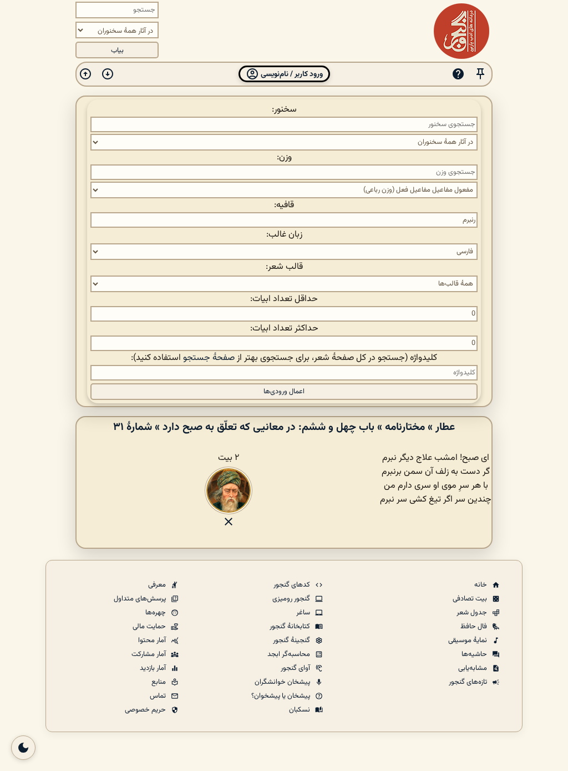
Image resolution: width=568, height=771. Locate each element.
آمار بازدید (154, 668)
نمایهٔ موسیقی (468, 640)
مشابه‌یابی (473, 668)
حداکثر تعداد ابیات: (284, 329)
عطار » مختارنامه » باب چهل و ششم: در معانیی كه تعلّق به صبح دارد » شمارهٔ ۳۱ (284, 427)
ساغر (304, 612)
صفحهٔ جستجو (209, 358)
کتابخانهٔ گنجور (291, 626)
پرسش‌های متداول (141, 598)
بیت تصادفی (471, 598)
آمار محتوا (153, 640)
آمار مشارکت (149, 654)
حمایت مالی (150, 626)
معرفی (158, 584)
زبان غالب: (284, 235)
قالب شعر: (284, 267)
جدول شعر (473, 612)
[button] (480, 74)
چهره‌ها (156, 612)
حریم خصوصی (146, 709)
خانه (481, 584)
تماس (159, 696)
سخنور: (284, 110)
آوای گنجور (296, 668)
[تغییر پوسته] (23, 747)
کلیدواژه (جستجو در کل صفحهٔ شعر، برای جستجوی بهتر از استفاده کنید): (284, 358)
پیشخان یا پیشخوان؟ (281, 696)
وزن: (284, 157)
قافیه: (284, 205)
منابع (159, 682)
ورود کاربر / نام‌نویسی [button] (291, 74)
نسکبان (300, 709)
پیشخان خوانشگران (283, 682)
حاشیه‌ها (475, 654)
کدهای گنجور (292, 584)
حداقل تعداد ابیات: (284, 299)
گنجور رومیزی (292, 598)
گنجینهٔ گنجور (292, 640)
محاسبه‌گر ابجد (289, 654)
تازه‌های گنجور (469, 682)
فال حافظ (474, 626)
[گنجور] (461, 31)
